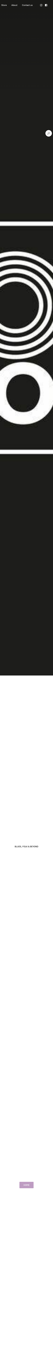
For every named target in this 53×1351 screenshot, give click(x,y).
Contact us (27, 5)
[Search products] (48, 133)
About (14, 5)
